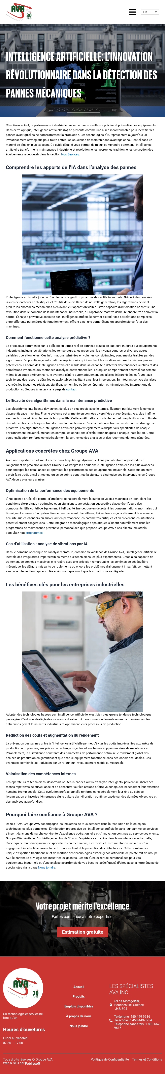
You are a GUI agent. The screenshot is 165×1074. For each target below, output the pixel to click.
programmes (34, 533)
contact (71, 389)
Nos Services (70, 154)
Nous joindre (46, 867)
